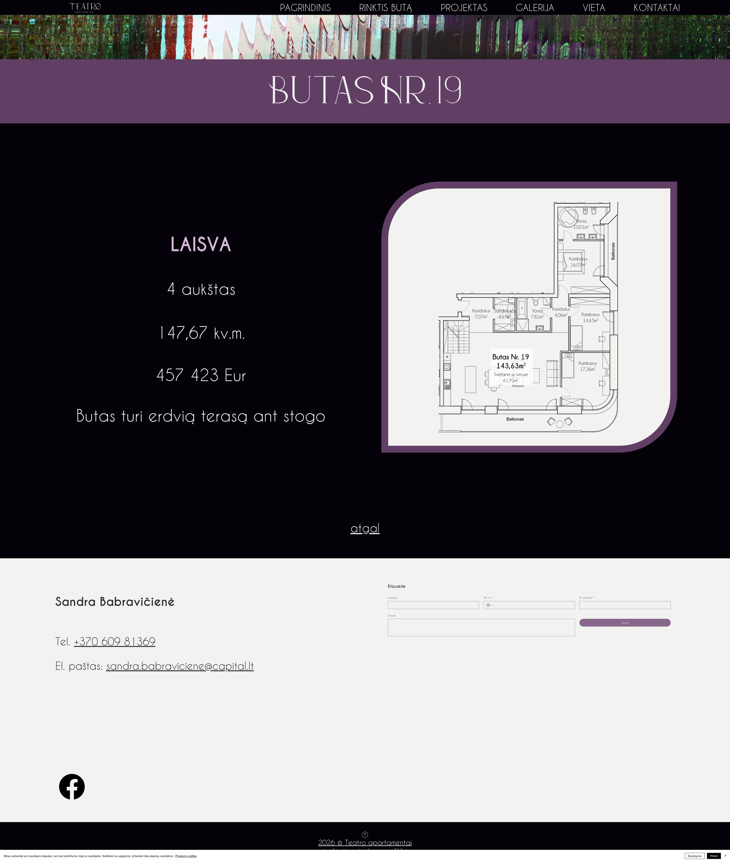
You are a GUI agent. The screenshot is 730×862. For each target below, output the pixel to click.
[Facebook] (72, 787)
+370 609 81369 (114, 641)
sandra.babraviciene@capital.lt (180, 665)
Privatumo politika (186, 856)
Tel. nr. (488, 597)
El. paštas (586, 597)
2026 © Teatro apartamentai (365, 842)
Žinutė (392, 615)
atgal (364, 527)
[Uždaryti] (725, 856)
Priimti (714, 856)
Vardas (392, 597)
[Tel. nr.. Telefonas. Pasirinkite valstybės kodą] (490, 605)
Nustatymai (694, 856)
